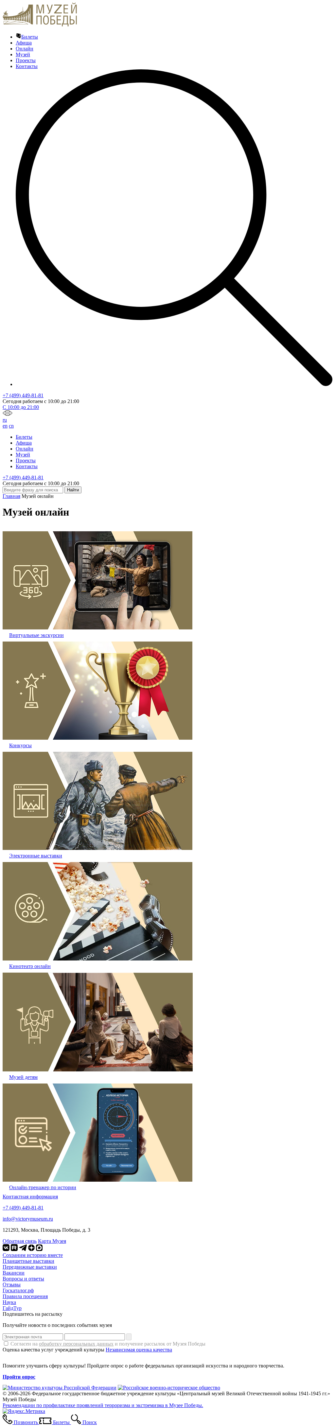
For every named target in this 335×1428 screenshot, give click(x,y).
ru (5, 420)
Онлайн (24, 48)
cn (11, 426)
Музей (23, 54)
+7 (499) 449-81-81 (23, 395)
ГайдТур (12, 1308)
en (5, 426)
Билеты (29, 37)
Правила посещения (25, 1296)
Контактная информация (30, 1196)
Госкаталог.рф (18, 1290)
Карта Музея (52, 1241)
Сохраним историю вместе (33, 1255)
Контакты (27, 66)
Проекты (26, 60)
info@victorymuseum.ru (28, 1219)
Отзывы (12, 1284)
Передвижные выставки (30, 1267)
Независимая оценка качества (139, 1349)
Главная (11, 496)
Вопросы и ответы (23, 1278)
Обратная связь (20, 1241)
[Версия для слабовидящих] (7, 414)
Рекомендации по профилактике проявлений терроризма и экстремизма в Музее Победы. (103, 1405)
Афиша (24, 42)
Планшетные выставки (28, 1261)
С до (21, 407)
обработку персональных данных (76, 1344)
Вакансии (14, 1273)
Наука (9, 1302)
